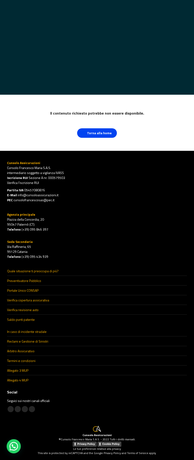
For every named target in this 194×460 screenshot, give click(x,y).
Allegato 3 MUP (17, 370)
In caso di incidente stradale (27, 331)
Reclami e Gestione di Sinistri (27, 341)
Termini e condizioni (21, 360)
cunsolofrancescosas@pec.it (33, 199)
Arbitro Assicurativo (21, 350)
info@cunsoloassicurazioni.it (38, 194)
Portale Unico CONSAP (23, 290)
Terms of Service (137, 453)
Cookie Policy (110, 444)
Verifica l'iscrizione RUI (23, 182)
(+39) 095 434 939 (35, 256)
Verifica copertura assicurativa (28, 300)
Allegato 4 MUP (17, 380)
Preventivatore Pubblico (24, 280)
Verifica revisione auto (23, 309)
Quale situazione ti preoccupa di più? (33, 270)
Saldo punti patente (21, 319)
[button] (14, 446)
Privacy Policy (86, 444)
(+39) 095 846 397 (35, 229)
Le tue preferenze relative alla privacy (97, 449)
